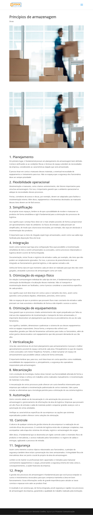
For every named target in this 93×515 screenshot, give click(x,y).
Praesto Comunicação (65, 511)
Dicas (11, 21)
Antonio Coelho (39, 511)
